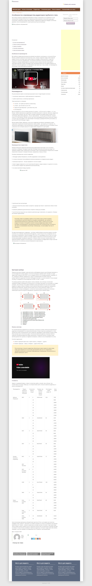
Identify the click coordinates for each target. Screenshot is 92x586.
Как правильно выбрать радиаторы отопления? (32, 554)
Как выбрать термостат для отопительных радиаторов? (19, 554)
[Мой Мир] (38, 539)
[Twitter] (34, 539)
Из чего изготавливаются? (19, 42)
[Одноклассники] (36, 539)
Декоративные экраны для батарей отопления (47, 554)
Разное (62, 86)
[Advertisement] (70, 50)
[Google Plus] (40, 539)
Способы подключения (18, 48)
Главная (14, 12)
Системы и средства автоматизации (68, 88)
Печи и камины (56, 9)
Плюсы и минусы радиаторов (19, 44)
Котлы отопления (27, 9)
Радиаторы (37, 9)
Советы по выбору (17, 46)
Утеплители (65, 9)
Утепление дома (46, 9)
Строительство (64, 90)
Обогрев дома (16, 9)
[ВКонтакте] (32, 539)
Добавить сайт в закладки (70, 4)
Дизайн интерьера (64, 76)
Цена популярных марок (18, 50)
